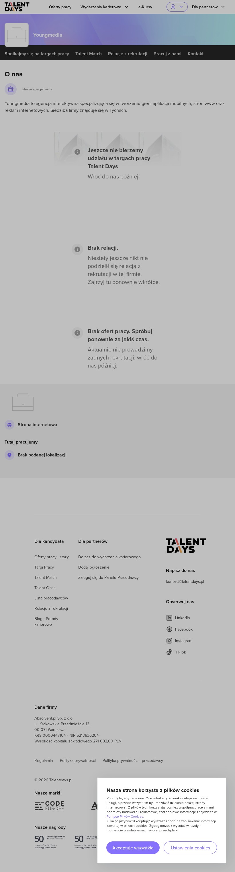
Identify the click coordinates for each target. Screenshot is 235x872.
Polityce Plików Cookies (125, 816)
